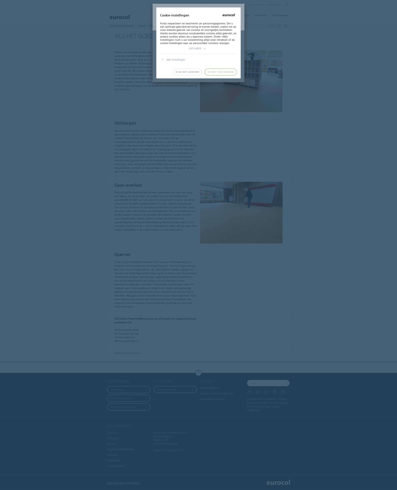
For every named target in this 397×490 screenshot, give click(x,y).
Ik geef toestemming (220, 71)
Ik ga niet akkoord (187, 71)
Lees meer (195, 48)
